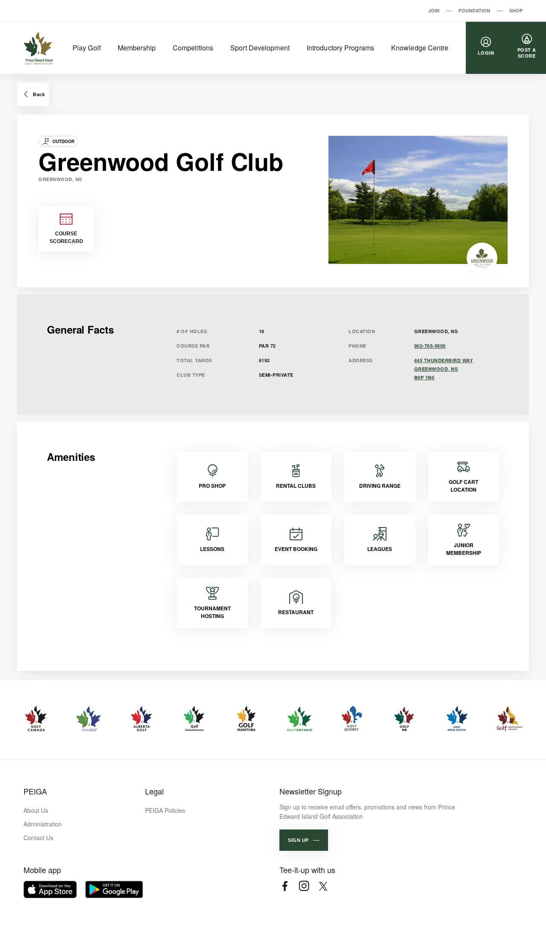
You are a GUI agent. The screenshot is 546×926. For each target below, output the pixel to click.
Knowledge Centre (420, 48)
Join (433, 10)
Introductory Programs (340, 48)
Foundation (474, 10)
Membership (137, 48)
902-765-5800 (430, 346)
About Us (35, 810)
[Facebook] (284, 886)
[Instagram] (304, 886)
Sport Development (260, 48)
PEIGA (35, 791)
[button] (303, 840)
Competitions (193, 48)
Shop (516, 10)
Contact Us (38, 837)
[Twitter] (323, 886)
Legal (154, 791)
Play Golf (87, 48)
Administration (42, 824)
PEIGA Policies (165, 810)
